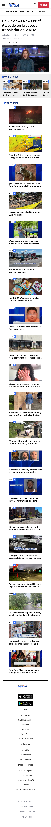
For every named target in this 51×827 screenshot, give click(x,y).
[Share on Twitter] (13, 42)
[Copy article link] (17, 42)
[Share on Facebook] (10, 42)
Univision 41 (7, 35)
